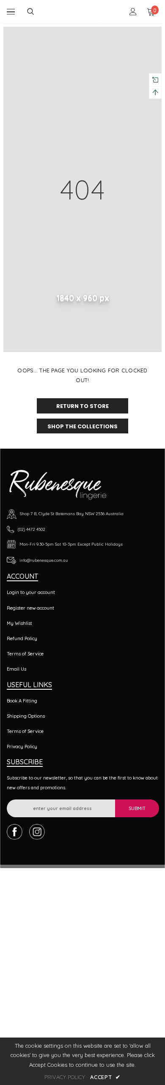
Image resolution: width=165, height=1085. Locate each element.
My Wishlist (19, 623)
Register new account (30, 608)
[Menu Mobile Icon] (11, 12)
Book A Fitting (22, 701)
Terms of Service (25, 654)
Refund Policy (22, 638)
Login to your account (31, 592)
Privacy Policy (22, 746)
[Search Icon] (37, 11)
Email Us (16, 669)
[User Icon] (133, 11)
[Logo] (83, 11)
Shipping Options (26, 716)
